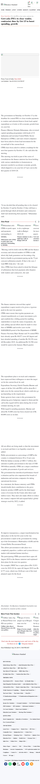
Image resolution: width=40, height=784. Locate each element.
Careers (5, 755)
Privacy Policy (27, 746)
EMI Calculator (7, 706)
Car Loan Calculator (8, 709)
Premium (8, 10)
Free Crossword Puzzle (8, 722)
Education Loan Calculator (10, 712)
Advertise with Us (23, 752)
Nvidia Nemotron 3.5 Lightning (11, 690)
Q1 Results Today (29, 681)
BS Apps (11, 755)
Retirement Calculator (28, 706)
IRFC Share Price (22, 668)
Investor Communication (16, 749)
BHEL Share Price (23, 671)
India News (7, 16)
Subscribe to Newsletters (22, 719)
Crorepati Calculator (22, 703)
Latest (14, 10)
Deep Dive (28, 693)
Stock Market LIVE (8, 681)
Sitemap (32, 752)
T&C (20, 746)
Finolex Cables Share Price (22, 687)
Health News (22, 738)
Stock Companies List (8, 719)
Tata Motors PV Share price (10, 671)
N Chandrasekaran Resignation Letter (28, 696)
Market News (24, 729)
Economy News (31, 738)
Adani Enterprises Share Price (25, 665)
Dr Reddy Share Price (8, 674)
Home (2, 10)
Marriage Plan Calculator (25, 712)
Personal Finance (7, 735)
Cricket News (28, 732)
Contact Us (14, 752)
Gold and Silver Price (8, 687)
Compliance (6, 752)
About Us (14, 746)
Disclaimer (5, 749)
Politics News (14, 741)
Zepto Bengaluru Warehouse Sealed (12, 684)
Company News (15, 729)
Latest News (6, 729)
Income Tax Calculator (8, 703)
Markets (25, 10)
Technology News (18, 735)
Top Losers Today (7, 693)
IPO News (32, 729)
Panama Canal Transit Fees (27, 690)
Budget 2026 (22, 741)
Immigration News (18, 732)
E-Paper (19, 10)
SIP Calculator (16, 706)
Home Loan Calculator (21, 709)
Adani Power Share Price (9, 668)
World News (27, 735)
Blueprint (32, 10)
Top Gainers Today (18, 693)
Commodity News (7, 732)
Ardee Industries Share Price (30, 684)
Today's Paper (6, 746)
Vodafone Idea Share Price (22, 674)
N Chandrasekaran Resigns (10, 696)
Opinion (15, 738)
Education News (7, 738)
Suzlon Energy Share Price (9, 665)
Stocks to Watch (19, 681)
